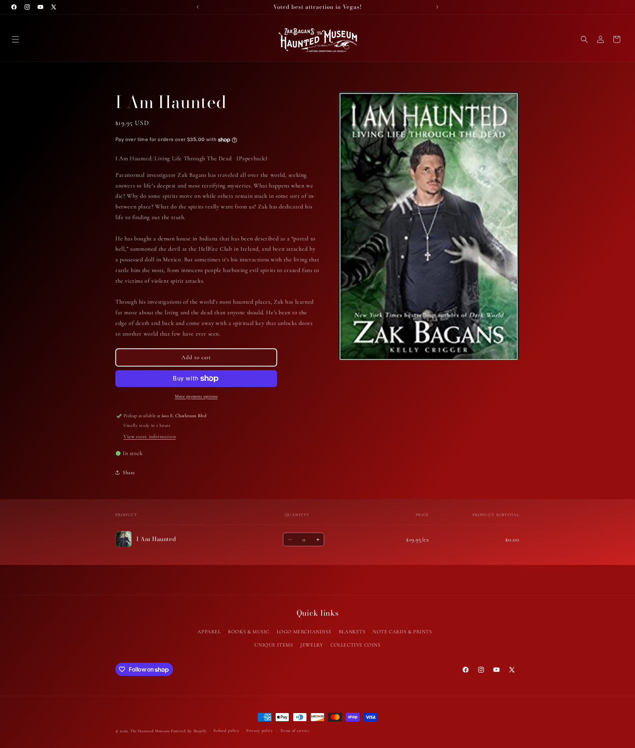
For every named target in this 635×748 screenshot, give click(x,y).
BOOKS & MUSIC (248, 632)
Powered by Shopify (189, 731)
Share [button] (129, 472)
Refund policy (226, 730)
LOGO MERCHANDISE (304, 632)
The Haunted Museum (150, 731)
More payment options (196, 396)
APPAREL (208, 632)
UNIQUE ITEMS (273, 644)
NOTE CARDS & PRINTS (402, 632)
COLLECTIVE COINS (355, 644)
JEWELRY (311, 644)
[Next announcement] (437, 7)
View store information (149, 436)
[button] (15, 39)
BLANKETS (352, 632)
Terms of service (294, 730)
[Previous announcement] (198, 7)
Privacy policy (259, 730)
